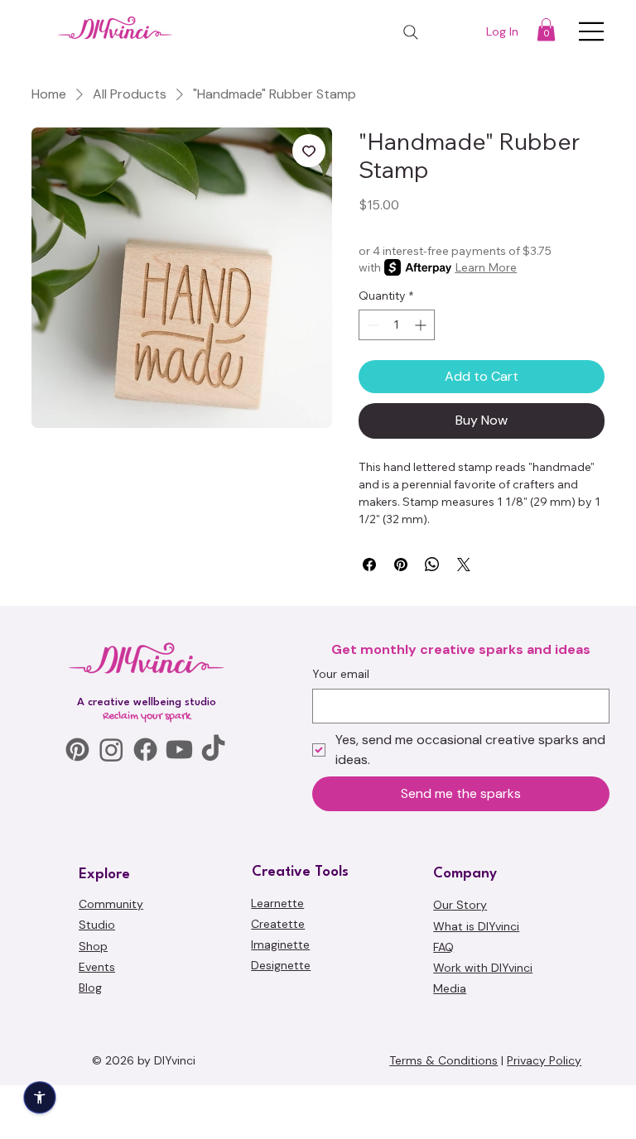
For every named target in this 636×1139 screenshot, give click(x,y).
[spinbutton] (397, 324)
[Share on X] (464, 564)
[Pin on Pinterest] (401, 564)
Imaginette (280, 1054)
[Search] (410, 32)
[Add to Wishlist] (308, 150)
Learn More (486, 267)
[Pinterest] (77, 859)
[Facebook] (145, 859)
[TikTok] (213, 859)
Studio (97, 1034)
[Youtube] (179, 859)
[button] (546, 29)
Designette (281, 1075)
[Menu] (592, 31)
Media (449, 1098)
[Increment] (422, 324)
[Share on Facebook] (369, 564)
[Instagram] (111, 859)
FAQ (443, 1057)
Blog (90, 1097)
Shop (93, 1055)
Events (97, 1076)
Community (111, 1014)
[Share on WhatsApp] (432, 564)
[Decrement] (371, 324)
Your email (340, 783)
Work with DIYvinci (482, 1077)
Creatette (278, 1033)
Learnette (277, 1012)
